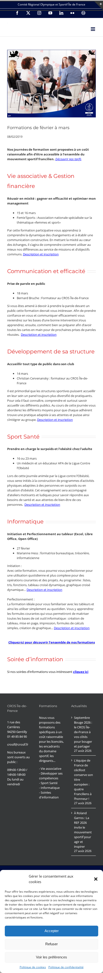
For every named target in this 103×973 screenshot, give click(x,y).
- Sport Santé (48, 783)
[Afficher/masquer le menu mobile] (93, 29)
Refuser (51, 944)
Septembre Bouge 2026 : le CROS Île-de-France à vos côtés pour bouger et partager (83, 731)
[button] (95, 879)
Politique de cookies (33, 967)
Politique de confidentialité (66, 967)
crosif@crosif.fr (17, 744)
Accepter (52, 931)
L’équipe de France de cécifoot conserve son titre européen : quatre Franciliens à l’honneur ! (83, 779)
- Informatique (49, 788)
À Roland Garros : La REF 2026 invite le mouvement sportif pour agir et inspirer (83, 830)
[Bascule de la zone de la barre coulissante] (98, 5)
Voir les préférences (51, 957)
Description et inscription (41, 254)
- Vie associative (50, 768)
